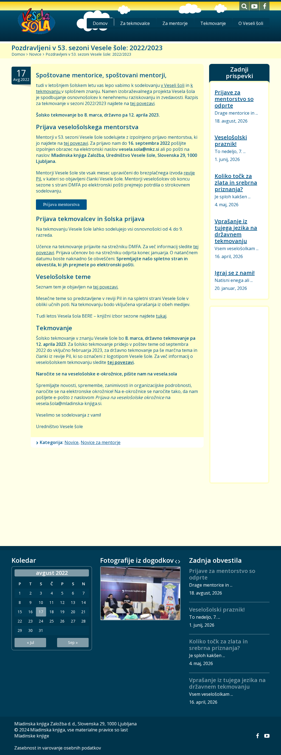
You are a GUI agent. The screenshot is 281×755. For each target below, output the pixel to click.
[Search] (244, 6)
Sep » (73, 642)
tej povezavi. (105, 287)
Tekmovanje (213, 23)
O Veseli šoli (250, 23)
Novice (35, 54)
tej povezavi (142, 103)
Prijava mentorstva (61, 204)
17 (41, 611)
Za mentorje (175, 23)
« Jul (30, 642)
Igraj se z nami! (235, 272)
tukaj (161, 316)
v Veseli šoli (172, 85)
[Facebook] (264, 6)
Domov (100, 23)
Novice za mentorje (100, 442)
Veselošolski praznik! (231, 141)
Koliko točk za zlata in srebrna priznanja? (236, 182)
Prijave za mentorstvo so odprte (234, 99)
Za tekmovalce (135, 23)
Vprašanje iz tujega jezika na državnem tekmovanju (236, 231)
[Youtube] (254, 6)
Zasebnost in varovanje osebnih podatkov (57, 748)
